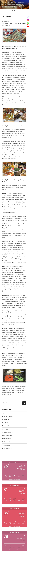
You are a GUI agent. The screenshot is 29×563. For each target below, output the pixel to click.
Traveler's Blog (6, 445)
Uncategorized (6, 448)
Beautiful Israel (6, 416)
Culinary (4, 422)
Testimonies (5, 442)
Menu (15, 10)
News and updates (7, 435)
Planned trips (6, 438)
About (4, 413)
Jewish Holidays (6, 432)
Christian (4, 419)
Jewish (4, 429)
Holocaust (5, 426)
